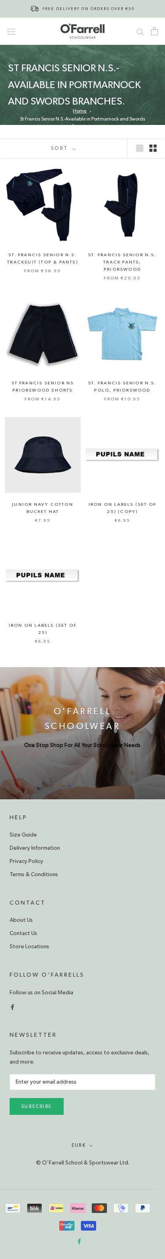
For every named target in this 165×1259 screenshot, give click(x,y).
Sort (60, 148)
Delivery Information (35, 848)
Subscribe (36, 1106)
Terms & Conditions (34, 874)
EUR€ (79, 1145)
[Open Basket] (154, 31)
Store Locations (29, 946)
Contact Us (23, 933)
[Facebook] (12, 1006)
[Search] (140, 31)
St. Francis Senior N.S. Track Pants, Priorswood (122, 262)
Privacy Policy (26, 861)
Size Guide (23, 835)
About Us (21, 920)
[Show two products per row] (153, 147)
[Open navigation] (11, 31)
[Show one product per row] (139, 147)
